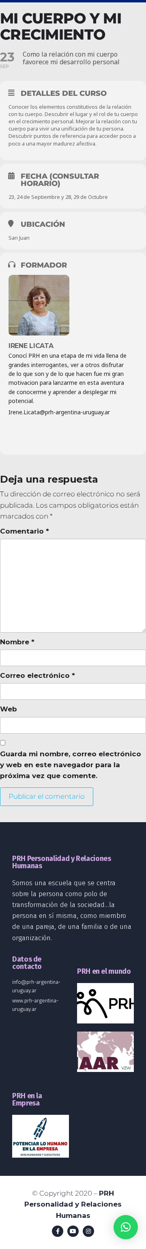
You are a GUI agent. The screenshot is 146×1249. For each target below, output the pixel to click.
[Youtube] (73, 1231)
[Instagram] (88, 1231)
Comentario (24, 531)
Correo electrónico (37, 675)
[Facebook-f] (57, 1231)
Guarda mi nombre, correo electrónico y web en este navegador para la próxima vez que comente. (70, 765)
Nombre (17, 642)
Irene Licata (31, 346)
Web (8, 709)
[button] (126, 1227)
